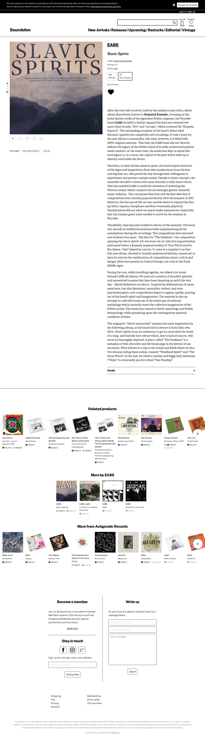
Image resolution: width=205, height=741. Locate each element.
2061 (104, 507)
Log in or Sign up (187, 11)
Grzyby (28, 558)
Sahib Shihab (108, 441)
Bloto (4, 555)
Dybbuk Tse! (54, 558)
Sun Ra (46, 151)
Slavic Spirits (62, 507)
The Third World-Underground (79, 445)
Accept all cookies (187, 5)
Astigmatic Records (122, 61)
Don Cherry (7, 438)
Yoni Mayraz (54, 555)
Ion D (10, 555)
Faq (53, 699)
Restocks (156, 30)
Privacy (55, 703)
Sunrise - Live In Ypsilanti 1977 (9, 442)
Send (132, 671)
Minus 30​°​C (100, 558)
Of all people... (147, 441)
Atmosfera (7, 558)
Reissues (118, 30)
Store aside (93, 699)
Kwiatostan (146, 558)
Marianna (122, 558)
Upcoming (137, 30)
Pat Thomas (146, 438)
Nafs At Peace (170, 558)
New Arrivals (98, 30)
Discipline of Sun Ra (135, 507)
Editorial (173, 30)
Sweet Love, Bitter (126, 441)
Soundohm (20, 29)
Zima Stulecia (101, 555)
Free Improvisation (30, 151)
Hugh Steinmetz (33, 438)
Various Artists (171, 438)
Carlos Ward (83, 441)
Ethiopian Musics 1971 (174, 441)
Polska (75, 561)
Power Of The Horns (80, 558)
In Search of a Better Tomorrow (88, 508)
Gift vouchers (94, 703)
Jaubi (87, 504)
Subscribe (72, 674)
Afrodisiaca (31, 441)
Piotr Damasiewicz (80, 555)
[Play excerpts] (13, 139)
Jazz (116, 68)
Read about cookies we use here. (106, 6)
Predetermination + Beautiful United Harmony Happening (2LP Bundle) (104, 454)
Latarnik (121, 555)
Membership (94, 696)
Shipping (56, 696)
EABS (113, 44)
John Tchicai (100, 438)
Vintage (188, 30)
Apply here (72, 628)
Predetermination (57, 444)
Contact (55, 706)
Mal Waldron (123, 438)
